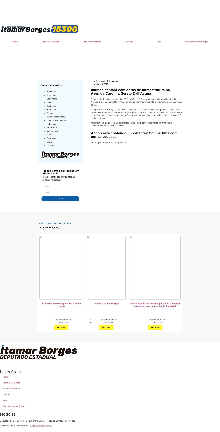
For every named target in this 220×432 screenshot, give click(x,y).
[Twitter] (38, 16)
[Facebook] (17, 16)
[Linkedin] (31, 16)
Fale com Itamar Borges (196, 41)
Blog (159, 41)
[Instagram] (10, 16)
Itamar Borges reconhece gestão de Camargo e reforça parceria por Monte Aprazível (155, 304)
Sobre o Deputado (50, 41)
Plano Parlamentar (92, 41)
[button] (96, 142)
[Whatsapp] (3, 16)
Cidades (129, 41)
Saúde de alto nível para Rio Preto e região (61, 304)
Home (15, 41)
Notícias (77, 63)
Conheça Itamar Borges (106, 303)
